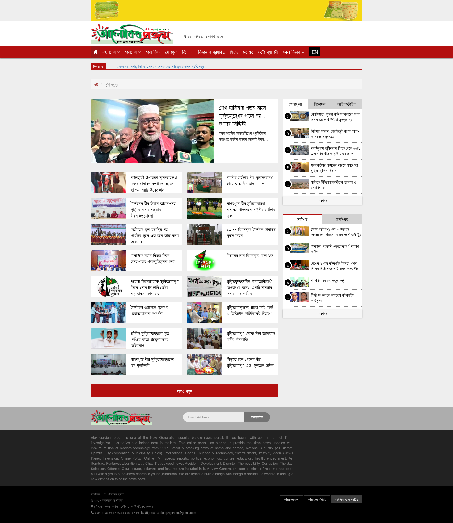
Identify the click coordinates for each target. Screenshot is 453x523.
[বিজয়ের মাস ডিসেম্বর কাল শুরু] (204, 260)
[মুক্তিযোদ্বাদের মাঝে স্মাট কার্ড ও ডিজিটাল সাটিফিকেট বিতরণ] (204, 312)
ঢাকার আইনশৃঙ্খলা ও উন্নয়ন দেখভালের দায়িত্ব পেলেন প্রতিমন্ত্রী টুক (336, 231)
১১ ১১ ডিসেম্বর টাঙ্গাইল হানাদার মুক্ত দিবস (251, 232)
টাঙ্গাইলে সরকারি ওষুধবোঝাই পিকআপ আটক (335, 248)
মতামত (248, 51)
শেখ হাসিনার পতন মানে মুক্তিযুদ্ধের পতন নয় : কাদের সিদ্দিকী (242, 115)
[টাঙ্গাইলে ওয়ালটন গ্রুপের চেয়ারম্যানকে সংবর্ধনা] (108, 312)
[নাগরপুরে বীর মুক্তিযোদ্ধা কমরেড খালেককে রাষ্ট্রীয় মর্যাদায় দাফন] (204, 208)
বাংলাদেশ (109, 51)
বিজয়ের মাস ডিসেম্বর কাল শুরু (250, 255)
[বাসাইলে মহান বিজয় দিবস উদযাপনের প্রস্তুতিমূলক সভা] (108, 260)
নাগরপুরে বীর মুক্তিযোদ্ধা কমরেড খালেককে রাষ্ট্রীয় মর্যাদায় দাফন (251, 209)
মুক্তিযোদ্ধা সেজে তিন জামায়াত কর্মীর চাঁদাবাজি (251, 336)
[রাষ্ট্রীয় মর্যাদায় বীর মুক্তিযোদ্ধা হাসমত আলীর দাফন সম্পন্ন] (204, 182)
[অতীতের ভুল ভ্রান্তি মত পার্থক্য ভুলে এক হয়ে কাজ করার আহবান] (108, 234)
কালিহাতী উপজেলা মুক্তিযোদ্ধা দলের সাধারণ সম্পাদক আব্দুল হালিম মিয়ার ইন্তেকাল (154, 183)
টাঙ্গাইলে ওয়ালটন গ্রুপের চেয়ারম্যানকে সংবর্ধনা (149, 310)
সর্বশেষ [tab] (302, 219)
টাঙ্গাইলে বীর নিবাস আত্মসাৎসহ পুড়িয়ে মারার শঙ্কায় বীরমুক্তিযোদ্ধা (153, 209)
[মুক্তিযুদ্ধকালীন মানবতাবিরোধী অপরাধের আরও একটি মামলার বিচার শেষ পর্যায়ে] (204, 286)
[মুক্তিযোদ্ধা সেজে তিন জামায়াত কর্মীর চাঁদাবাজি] (204, 338)
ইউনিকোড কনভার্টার (346, 499)
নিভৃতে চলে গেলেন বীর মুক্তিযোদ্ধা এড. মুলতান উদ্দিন (250, 362)
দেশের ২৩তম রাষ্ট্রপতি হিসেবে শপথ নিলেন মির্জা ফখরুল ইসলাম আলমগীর (334, 265)
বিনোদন (187, 51)
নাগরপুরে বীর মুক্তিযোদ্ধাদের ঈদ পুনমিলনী (152, 362)
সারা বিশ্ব (153, 51)
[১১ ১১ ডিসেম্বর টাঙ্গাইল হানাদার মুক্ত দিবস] (204, 234)
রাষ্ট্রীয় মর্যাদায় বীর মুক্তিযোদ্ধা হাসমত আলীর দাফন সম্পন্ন (250, 180)
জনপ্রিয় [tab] (342, 219)
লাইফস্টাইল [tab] (346, 103)
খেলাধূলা (171, 51)
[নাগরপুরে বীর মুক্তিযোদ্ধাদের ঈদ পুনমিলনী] (108, 364)
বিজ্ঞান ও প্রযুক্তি (211, 51)
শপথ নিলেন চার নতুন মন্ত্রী (328, 280)
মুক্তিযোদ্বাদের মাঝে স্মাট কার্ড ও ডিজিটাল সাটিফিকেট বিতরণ (250, 310)
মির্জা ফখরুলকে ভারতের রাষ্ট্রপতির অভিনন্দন (145, 66)
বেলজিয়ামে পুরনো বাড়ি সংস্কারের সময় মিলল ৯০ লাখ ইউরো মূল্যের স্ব (335, 116)
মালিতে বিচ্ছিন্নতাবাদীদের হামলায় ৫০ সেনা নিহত (334, 184)
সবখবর (322, 200)
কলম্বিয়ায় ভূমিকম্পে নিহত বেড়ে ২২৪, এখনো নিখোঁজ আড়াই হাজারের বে (335, 150)
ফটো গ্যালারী (268, 51)
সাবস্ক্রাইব (257, 417)
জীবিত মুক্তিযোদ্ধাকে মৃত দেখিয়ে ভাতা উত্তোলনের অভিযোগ (150, 339)
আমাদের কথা (291, 499)
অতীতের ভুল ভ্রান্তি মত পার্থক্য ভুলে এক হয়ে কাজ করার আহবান (155, 235)
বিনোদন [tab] (319, 103)
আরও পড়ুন (184, 391)
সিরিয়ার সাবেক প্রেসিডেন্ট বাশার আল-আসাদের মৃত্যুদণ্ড (335, 133)
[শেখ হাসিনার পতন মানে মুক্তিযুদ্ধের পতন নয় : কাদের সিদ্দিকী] (152, 131)
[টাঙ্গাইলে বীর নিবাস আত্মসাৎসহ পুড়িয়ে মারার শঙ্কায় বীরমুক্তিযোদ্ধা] (108, 208)
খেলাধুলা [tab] (295, 103)
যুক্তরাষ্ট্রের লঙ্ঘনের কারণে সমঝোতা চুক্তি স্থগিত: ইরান (334, 167)
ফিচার (234, 51)
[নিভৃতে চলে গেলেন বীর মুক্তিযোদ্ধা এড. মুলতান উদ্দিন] (204, 364)
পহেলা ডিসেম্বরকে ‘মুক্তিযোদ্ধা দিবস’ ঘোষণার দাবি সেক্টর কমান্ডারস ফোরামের (155, 287)
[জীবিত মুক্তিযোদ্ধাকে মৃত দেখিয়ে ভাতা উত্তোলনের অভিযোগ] (108, 338)
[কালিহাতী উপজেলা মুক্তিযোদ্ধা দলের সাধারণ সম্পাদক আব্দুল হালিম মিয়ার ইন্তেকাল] (108, 182)
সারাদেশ (131, 51)
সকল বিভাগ (292, 51)
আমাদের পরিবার (317, 499)
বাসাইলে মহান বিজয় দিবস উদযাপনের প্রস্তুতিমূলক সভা (153, 258)
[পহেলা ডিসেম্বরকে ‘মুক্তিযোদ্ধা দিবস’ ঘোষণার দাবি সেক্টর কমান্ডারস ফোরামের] (108, 286)
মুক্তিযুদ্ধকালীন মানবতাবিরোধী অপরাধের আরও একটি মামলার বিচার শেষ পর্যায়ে (249, 287)
